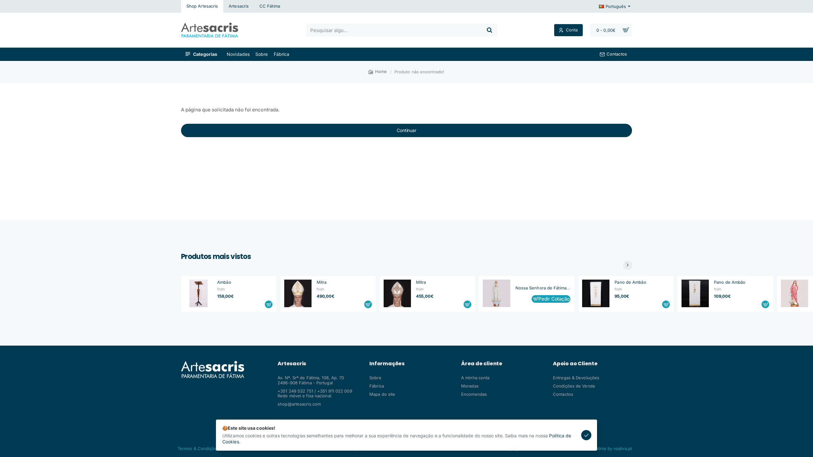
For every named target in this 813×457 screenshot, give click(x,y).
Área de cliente (481, 364)
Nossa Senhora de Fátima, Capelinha (543, 287)
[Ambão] (198, 293)
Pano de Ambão (630, 282)
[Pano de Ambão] (596, 293)
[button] (268, 304)
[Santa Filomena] (794, 293)
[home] (378, 72)
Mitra (322, 282)
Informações (387, 364)
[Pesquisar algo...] (489, 30)
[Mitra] (298, 293)
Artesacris (292, 364)
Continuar (406, 130)
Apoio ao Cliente (575, 364)
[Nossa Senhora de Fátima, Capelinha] (496, 293)
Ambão (224, 282)
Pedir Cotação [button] (553, 299)
